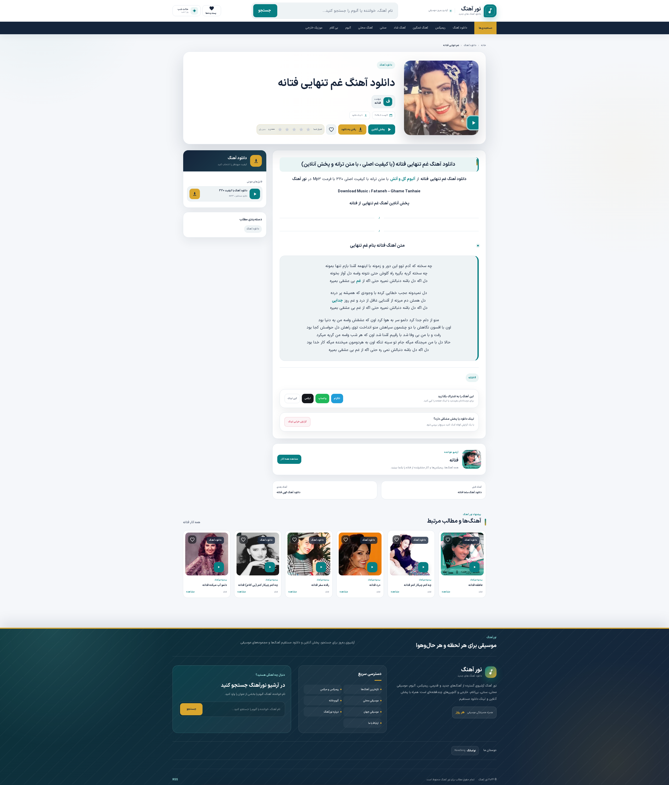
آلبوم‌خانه (334, 701)
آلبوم (348, 28)
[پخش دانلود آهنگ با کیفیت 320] (255, 194)
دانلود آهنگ (460, 28)
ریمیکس (440, 28)
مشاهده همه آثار (289, 459)
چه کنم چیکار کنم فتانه (417, 585)
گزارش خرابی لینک (297, 422)
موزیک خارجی (313, 28)
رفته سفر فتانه (320, 585)
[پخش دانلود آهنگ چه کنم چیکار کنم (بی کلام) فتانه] (270, 567)
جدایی (337, 301)
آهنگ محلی (365, 28)
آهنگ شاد (400, 28)
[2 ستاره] (287, 129)
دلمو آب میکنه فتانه (215, 585)
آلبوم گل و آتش (402, 179)
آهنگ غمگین (420, 28)
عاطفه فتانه (476, 585)
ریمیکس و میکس (329, 689)
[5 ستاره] (308, 129)
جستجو (264, 11)
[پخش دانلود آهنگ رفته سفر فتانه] (321, 567)
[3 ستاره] (294, 129)
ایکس (308, 398)
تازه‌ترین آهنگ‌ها (370, 689)
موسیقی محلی (371, 701)
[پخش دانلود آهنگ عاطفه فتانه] (474, 567)
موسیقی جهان (371, 712)
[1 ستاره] (280, 129)
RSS (175, 780)
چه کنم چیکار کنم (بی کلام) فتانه (258, 585)
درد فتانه (375, 585)
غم (358, 281)
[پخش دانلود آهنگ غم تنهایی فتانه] (473, 122)
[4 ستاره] (301, 129)
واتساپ (322, 398)
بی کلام (334, 28)
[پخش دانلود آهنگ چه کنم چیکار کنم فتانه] (423, 567)
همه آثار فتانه (191, 522)
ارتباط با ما (373, 723)
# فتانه (472, 378)
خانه (483, 45)
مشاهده (446, 592)
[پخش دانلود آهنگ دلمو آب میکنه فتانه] (219, 567)
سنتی (383, 28)
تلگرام (337, 398)
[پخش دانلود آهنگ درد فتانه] (372, 567)
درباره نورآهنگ (331, 712)
